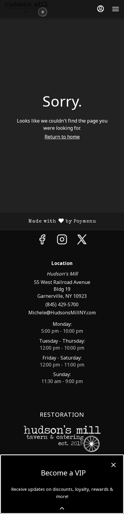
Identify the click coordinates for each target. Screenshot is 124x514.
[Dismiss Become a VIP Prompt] (113, 465)
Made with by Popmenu (50, 221)
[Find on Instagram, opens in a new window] (62, 240)
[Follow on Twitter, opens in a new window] (81, 240)
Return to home (62, 136)
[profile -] (100, 8)
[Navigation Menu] (115, 9)
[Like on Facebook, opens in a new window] (42, 240)
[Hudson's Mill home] (32, 9)
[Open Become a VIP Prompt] (62, 508)
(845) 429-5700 (62, 304)
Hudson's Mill (62, 438)
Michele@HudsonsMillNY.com (62, 312)
